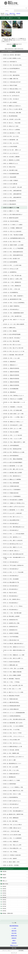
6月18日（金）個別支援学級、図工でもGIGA (12, 722)
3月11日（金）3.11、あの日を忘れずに (11, 95)
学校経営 (4, 877)
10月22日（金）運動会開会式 (9, 392)
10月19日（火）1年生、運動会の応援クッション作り (14, 403)
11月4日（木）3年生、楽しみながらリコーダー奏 (13, 351)
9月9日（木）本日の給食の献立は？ (10, 589)
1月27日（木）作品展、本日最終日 (10, 180)
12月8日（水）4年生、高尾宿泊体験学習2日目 (13, 251)
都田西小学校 (14, 935)
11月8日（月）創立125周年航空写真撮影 (11, 334)
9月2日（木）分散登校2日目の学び (10, 626)
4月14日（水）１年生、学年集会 (10, 851)
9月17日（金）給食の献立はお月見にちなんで (13, 543)
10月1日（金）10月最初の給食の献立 (11, 486)
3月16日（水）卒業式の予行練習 (10, 85)
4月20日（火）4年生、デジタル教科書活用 (12, 838)
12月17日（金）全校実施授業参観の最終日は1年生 (14, 238)
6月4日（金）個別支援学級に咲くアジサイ (12, 763)
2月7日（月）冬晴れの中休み (9, 166)
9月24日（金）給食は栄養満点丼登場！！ (12, 520)
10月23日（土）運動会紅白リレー (10, 364)
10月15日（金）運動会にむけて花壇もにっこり (13, 421)
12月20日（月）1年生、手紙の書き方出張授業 (13, 234)
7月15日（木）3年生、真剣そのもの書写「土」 (13, 658)
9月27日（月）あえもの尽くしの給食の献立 (12, 513)
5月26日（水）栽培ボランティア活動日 (11, 780)
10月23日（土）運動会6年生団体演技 (11, 368)
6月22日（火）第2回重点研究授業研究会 (11, 715)
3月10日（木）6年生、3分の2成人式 (11, 99)
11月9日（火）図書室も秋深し (9, 327)
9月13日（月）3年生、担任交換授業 (11, 579)
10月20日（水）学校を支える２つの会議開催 (12, 398)
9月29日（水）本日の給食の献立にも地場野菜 (13, 499)
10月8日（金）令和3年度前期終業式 (11, 455)
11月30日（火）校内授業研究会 (10, 272)
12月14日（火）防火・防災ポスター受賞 (11, 241)
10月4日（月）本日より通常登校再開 (11, 482)
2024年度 (4, 890)
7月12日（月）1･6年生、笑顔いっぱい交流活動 (13, 668)
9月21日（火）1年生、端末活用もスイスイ (12, 537)
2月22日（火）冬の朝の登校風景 (10, 146)
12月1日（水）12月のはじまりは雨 (10, 268)
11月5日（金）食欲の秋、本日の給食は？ (12, 337)
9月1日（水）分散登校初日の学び (10, 629)
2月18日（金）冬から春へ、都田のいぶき (12, 149)
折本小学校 (14, 933)
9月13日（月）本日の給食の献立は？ (11, 575)
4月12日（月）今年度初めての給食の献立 (12, 855)
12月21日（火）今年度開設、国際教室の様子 (12, 228)
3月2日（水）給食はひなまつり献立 (10, 126)
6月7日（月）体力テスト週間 (9, 760)
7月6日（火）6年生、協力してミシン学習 (12, 688)
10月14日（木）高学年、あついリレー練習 (12, 428)
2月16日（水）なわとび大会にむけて (11, 153)
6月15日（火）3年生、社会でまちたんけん (12, 743)
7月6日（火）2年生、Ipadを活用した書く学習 (13, 685)
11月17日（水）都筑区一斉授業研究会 (11, 306)
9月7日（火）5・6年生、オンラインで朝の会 (12, 606)
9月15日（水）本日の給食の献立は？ (11, 562)
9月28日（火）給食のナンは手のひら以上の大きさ (14, 506)
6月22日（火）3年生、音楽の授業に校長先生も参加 (14, 719)
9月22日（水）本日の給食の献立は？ (11, 523)
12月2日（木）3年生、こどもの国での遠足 (12, 265)
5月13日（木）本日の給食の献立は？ (11, 804)
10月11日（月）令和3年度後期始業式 (11, 445)
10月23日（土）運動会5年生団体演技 (11, 371)
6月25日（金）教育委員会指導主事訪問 (11, 705)
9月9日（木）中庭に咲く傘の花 (10, 592)
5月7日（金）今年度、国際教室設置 (10, 817)
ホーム (7, 10)
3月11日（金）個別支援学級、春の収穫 (11, 92)
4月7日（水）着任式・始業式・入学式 (11, 861)
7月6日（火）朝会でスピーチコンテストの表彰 (13, 692)
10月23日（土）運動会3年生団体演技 (11, 378)
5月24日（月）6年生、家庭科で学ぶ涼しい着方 (13, 790)
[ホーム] (14, 3)
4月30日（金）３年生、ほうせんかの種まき (12, 824)
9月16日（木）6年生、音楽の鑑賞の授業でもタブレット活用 (14, 558)
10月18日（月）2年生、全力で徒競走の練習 (12, 410)
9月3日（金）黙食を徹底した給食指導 (11, 616)
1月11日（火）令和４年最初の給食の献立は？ (13, 214)
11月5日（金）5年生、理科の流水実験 (11, 341)
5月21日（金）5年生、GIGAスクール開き (12, 794)
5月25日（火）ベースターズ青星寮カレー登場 (13, 787)
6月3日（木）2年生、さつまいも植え (11, 770)
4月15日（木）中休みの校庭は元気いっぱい (12, 848)
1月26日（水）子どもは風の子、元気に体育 (12, 187)
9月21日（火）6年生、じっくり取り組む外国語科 (13, 533)
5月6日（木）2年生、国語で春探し (10, 821)
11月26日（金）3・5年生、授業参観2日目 (12, 282)
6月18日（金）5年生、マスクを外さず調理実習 (13, 726)
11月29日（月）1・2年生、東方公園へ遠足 (12, 275)
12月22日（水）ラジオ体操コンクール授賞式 (12, 224)
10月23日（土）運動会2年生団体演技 (11, 381)
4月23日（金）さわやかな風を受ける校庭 (12, 834)
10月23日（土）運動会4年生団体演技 (11, 375)
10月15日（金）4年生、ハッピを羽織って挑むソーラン (14, 418)
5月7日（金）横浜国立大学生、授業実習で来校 (13, 814)
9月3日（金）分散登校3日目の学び (10, 619)
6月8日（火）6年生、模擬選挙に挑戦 (11, 753)
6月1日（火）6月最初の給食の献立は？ (11, 773)
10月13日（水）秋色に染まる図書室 (11, 431)
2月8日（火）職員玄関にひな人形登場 (11, 160)
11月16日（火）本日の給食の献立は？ (11, 309)
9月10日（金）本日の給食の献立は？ (11, 585)
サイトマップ (14, 952)
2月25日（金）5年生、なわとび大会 (11, 136)
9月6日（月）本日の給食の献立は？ (10, 609)
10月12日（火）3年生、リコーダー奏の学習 (12, 435)
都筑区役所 (14, 938)
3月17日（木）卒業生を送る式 (9, 71)
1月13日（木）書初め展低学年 (9, 204)
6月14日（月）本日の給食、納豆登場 (11, 749)
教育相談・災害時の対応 (7, 913)
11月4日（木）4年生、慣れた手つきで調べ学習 (13, 348)
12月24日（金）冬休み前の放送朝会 (11, 221)
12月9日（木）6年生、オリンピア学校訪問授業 (13, 248)
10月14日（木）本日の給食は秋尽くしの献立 (12, 425)
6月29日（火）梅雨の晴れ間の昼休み (11, 702)
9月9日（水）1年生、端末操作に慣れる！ (12, 599)
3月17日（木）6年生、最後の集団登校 (11, 75)
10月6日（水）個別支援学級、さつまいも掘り (13, 465)
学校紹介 (4, 874)
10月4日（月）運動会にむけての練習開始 (12, 479)
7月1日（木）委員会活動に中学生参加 (11, 695)
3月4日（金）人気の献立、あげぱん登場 (11, 119)
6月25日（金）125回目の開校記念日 (11, 709)
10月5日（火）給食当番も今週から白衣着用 (12, 472)
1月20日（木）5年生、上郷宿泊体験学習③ (12, 190)
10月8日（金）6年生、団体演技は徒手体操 (12, 448)
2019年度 (4, 901)
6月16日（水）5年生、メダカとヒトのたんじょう (13, 736)
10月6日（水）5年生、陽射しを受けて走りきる (13, 469)
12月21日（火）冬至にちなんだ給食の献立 (12, 231)
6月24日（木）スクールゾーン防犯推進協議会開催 (14, 712)
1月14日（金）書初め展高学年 (9, 200)
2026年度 (4, 886)
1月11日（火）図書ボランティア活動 (11, 211)
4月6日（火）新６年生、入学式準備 (10, 865)
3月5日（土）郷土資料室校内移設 (10, 115)
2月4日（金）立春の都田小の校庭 (10, 170)
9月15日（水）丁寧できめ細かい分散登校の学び (13, 565)
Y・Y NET (14, 928)
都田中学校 (14, 930)
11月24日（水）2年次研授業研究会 (10, 292)
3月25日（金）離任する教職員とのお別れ (12, 58)
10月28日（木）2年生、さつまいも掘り (11, 358)
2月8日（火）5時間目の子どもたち (10, 163)
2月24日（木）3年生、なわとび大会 (11, 143)
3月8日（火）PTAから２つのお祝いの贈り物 (12, 109)
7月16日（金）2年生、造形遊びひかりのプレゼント (14, 646)
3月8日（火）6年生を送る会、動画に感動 (12, 112)
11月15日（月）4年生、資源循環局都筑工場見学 (13, 312)
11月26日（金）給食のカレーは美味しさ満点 (12, 278)
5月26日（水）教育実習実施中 (9, 783)
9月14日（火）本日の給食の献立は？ (11, 568)
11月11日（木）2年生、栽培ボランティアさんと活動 (14, 320)
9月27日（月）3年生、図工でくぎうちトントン (13, 516)
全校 (14, 45)
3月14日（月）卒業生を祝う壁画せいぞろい (12, 88)
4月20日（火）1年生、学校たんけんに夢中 (12, 844)
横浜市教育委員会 (14, 925)
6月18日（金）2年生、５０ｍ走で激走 (11, 729)
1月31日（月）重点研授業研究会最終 (11, 173)
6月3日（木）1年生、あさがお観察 (10, 766)
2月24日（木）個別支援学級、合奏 (10, 139)
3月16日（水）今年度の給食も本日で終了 (12, 82)
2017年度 (4, 906)
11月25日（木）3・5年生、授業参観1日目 (12, 285)
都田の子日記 (12, 13)
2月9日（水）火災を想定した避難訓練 (11, 156)
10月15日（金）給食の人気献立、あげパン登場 (13, 413)
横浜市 (14, 940)
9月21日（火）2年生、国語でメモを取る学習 (12, 540)
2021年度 (18, 13)
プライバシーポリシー (7, 950)
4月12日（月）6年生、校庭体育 (10, 858)
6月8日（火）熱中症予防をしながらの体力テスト (13, 756)
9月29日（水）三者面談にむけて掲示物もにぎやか (14, 503)
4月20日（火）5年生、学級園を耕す (11, 841)
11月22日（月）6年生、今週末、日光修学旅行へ (13, 295)
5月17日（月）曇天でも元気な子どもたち (12, 800)
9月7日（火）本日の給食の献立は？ (10, 602)
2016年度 (4, 908)
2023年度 (4, 893)
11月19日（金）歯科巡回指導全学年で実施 (12, 299)
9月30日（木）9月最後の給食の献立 (11, 492)
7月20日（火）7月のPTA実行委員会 (10, 636)
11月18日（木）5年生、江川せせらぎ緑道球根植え (14, 302)
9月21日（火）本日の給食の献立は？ (11, 530)
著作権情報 (21, 950)
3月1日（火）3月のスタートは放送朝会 (11, 129)
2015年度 (4, 910)
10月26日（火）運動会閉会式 (9, 361)
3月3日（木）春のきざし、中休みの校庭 (11, 122)
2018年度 (4, 904)
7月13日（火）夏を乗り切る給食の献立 (11, 661)
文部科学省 (14, 942)
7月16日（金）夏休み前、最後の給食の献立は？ (13, 643)
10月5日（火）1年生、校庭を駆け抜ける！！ (12, 475)
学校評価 (4, 871)
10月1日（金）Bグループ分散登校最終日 (12, 489)
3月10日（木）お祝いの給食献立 (10, 102)
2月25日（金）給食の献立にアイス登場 (11, 132)
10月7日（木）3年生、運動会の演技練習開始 (12, 459)
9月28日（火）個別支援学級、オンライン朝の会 (13, 509)
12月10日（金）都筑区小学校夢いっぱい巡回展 (13, 244)
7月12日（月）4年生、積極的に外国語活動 (12, 671)
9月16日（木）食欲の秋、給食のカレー (11, 550)
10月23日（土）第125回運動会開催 (10, 388)
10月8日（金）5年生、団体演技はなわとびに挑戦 (13, 452)
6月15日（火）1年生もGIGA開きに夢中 (11, 739)
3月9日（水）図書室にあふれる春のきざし (12, 105)
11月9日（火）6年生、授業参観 (10, 331)
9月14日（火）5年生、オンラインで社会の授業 (13, 572)
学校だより (4, 880)
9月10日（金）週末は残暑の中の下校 (11, 582)
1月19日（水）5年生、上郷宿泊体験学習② (12, 194)
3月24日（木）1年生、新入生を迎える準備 (12, 65)
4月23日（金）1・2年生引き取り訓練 (11, 831)
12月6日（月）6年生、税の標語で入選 (11, 258)
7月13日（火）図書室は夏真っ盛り (10, 665)
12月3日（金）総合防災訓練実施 (10, 261)
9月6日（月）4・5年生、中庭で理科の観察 (12, 612)
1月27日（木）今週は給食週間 (9, 177)
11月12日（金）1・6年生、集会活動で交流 (12, 316)
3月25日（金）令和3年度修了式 (10, 61)
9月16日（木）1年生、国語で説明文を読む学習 (13, 554)
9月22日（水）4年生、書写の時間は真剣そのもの (13, 526)
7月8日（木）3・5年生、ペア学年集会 (11, 682)
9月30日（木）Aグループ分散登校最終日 (12, 496)
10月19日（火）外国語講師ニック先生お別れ (12, 406)
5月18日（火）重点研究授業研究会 (10, 797)
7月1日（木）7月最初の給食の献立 (10, 699)
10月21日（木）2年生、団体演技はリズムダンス (13, 395)
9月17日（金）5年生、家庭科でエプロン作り (12, 547)
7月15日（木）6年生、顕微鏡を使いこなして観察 (13, 654)
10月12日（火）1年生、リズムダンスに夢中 (12, 438)
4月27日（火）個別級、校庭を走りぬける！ (12, 827)
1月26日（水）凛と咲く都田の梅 (10, 183)
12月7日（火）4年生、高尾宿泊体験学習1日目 (13, 255)
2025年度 (4, 888)
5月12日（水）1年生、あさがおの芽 (11, 807)
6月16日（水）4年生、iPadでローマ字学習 (12, 732)
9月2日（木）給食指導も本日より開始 (11, 623)
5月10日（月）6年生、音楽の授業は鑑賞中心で (13, 810)
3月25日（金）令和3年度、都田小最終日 (11, 54)
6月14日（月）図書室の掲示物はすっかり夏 (12, 746)
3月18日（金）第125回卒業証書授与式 (11, 68)
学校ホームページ (14, 945)
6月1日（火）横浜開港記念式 (9, 777)
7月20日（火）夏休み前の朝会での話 (11, 640)
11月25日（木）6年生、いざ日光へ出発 (11, 289)
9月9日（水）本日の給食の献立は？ (10, 595)
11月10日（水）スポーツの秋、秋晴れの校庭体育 (13, 324)
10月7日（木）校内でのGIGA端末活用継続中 (12, 462)
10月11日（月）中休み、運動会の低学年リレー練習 (14, 442)
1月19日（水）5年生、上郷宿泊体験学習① (12, 197)
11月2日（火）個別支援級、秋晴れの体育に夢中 (13, 354)
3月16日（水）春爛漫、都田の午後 (10, 78)
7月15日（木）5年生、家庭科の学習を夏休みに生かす (14, 651)
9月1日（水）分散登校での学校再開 (10, 633)
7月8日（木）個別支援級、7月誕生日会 (11, 678)
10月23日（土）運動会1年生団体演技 (11, 385)
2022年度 (4, 895)
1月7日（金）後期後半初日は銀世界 (10, 217)
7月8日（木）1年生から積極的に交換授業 (12, 675)
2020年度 (4, 899)
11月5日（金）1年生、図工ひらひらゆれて (12, 344)
